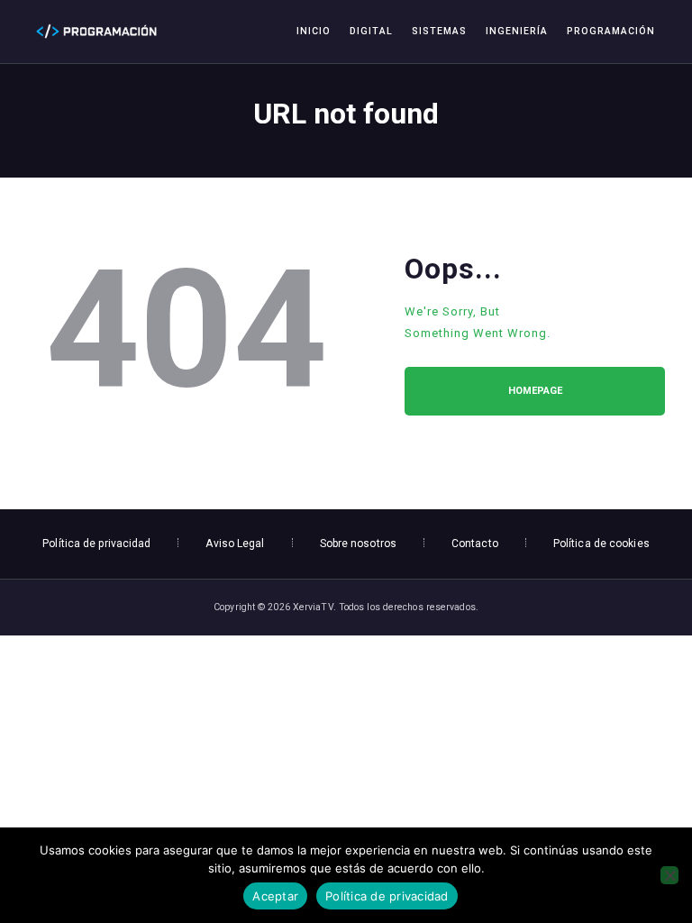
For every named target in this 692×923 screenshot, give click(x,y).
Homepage (535, 391)
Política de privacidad (387, 896)
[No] (669, 875)
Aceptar (275, 896)
